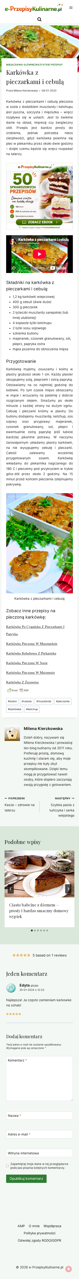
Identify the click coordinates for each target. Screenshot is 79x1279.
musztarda (43, 701)
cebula (27, 701)
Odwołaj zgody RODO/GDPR (39, 1240)
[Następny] (68, 889)
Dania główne (25, 64)
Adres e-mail (19, 1134)
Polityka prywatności (39, 1233)
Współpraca (52, 1226)
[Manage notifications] (69, 1269)
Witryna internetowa (23, 1153)
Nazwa (14, 1116)
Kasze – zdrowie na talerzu (20, 804)
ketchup (32, 709)
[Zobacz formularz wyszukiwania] (39, 19)
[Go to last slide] (11, 889)
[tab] (32, 930)
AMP (21, 1226)
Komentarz (17, 1060)
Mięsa (10, 64)
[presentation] (39, 874)
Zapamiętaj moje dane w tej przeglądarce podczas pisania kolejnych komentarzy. (39, 1166)
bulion (12, 701)
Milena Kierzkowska (26, 90)
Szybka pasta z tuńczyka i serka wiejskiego (61, 807)
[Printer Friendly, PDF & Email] (18, 690)
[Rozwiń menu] (70, 8)
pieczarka (63, 701)
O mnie (34, 1226)
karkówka (14, 709)
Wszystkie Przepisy (49, 64)
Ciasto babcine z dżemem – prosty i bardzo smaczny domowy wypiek (38, 910)
